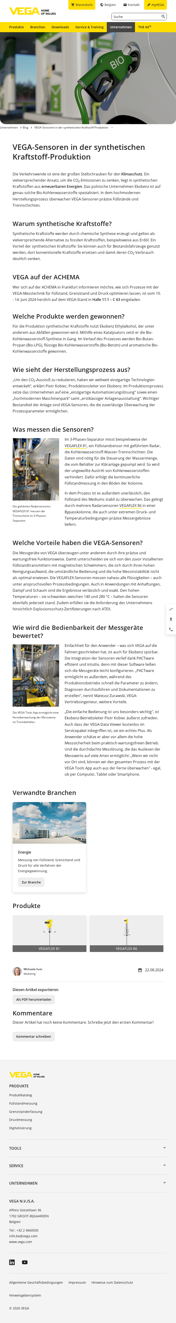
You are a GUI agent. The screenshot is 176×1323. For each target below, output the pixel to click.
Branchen (37, 27)
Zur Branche (31, 882)
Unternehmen (121, 27)
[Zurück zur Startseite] (27, 1074)
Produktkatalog (20, 1095)
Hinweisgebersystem (25, 1295)
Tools (15, 1148)
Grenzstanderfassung (25, 1111)
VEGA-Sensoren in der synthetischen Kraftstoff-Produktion (71, 127)
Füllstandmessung (23, 1103)
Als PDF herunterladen (33, 999)
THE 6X (144, 27)
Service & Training (89, 27)
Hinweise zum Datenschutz (112, 1282)
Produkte (16, 27)
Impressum (77, 1282)
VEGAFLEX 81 (76, 445)
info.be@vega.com (23, 1236)
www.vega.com (20, 1242)
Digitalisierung (20, 1128)
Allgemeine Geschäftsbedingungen (36, 1282)
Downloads (60, 27)
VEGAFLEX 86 (130, 505)
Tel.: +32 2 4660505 (23, 1230)
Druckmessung (20, 1119)
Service (16, 1165)
